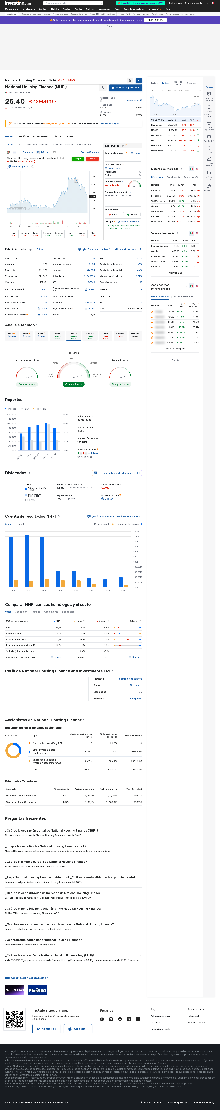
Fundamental (41, 136)
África (168, 14)
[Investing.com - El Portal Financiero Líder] (18, 3)
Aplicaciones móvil (160, 1016)
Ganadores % (173, 177)
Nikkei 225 (156, 145)
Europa (146, 14)
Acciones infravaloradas (184, 14)
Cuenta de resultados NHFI (30, 516)
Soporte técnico (196, 1022)
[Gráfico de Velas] (8, 152)
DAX (153, 140)
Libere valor (133, 100)
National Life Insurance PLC (22, 795)
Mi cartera (156, 1022)
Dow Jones (156, 125)
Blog (153, 1009)
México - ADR (124, 14)
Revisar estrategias (110, 123)
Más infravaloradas (160, 296)
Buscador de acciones (134, 9)
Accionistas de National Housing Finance (43, 720)
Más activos (157, 177)
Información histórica (63, 144)
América (136, 14)
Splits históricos (84, 144)
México (47, 14)
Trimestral (21, 524)
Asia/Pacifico (157, 14)
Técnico (58, 136)
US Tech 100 (157, 135)
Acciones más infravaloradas (160, 286)
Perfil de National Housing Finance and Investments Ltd (57, 671)
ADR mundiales (108, 14)
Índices (165, 83)
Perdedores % (191, 177)
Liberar (57, 657)
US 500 (154, 130)
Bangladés (136, 698)
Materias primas (178, 83)
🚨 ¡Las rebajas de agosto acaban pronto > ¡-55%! (140, 3)
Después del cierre (78, 14)
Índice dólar (157, 151)
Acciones (11, 14)
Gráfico (24, 136)
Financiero (136, 685)
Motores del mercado (164, 168)
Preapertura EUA (60, 14)
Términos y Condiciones (151, 1102)
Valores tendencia (163, 233)
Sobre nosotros (196, 1009)
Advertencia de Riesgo (204, 1102)
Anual (8, 524)
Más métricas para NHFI (128, 249)
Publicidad (193, 1016)
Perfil (21, 144)
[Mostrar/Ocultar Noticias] (54, 152)
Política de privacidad (178, 1102)
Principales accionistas (38, 144)
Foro (70, 136)
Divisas (154, 83)
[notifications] (207, 3)
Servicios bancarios (130, 678)
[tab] (12, 336)
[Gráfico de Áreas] (14, 152)
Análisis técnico (20, 325)
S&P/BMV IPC (157, 120)
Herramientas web (160, 1029)
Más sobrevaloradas (183, 296)
